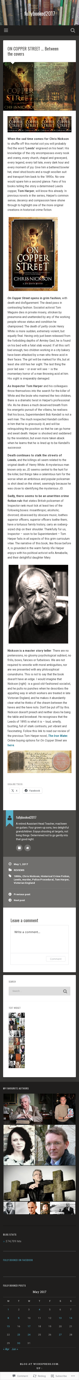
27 (60, 1334)
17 (29, 1326)
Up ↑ (39, 1368)
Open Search (72, 30)
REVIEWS (19, 870)
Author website (27, 848)
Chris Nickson (31, 876)
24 (29, 1334)
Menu (6, 30)
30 (18, 1343)
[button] (28, 1109)
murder (26, 879)
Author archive (19, 848)
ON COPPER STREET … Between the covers (33, 51)
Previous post (22, 894)
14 (70, 1317)
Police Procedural (43, 879)
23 (18, 1334)
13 (60, 1317)
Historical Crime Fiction (55, 876)
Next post (19, 900)
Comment (56, 958)
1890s (17, 876)
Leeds (17, 879)
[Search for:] (39, 991)
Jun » (15, 1349)
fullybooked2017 (39, 13)
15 (8, 1326)
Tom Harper (62, 879)
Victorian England (24, 882)
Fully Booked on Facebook (18, 1260)
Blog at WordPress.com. (39, 1363)
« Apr (6, 1349)
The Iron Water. (58, 736)
